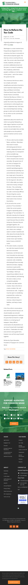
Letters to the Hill (23, 449)
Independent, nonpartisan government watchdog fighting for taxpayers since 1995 (14, 9)
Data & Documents (21, 455)
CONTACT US (22, 467)
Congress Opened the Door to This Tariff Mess (18, 383)
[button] (5, 380)
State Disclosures (8, 491)
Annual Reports (7, 485)
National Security (8, 456)
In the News (6, 476)
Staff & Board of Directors (7, 479)
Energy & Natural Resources (8, 449)
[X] (10, 362)
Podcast (20, 459)
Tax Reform (12, 349)
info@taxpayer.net (24, 473)
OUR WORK (22, 437)
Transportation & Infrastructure (8, 453)
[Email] (21, 362)
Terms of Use (7, 496)
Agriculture (6, 440)
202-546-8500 (23, 475)
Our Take (12, 36)
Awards (5, 483)
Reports (20, 461)
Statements (21, 452)
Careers (5, 473)
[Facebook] (6, 362)
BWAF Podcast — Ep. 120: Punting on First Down (8, 382)
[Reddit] (14, 362)
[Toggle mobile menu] (25, 2)
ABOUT (6, 467)
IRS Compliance (7, 494)
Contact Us (23, 520)
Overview (6, 471)
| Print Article (17, 38)
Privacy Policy (7, 488)
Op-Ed (7, 349)
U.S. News (10, 45)
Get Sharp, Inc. (18, 521)
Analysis (21, 440)
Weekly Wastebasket (22, 446)
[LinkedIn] (17, 362)
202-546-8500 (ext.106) (23, 483)
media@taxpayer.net (24, 480)
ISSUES (6, 437)
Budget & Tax (6, 36)
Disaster (6, 445)
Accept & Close (14, 582)
